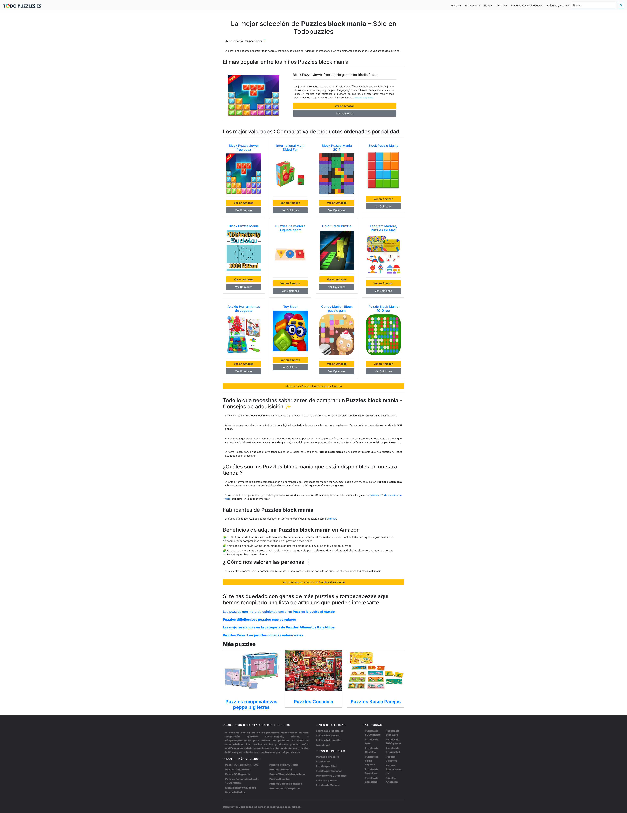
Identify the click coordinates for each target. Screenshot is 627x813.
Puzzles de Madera (327, 785)
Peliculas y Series (326, 780)
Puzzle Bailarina (235, 792)
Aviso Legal (323, 745)
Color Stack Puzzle (336, 226)
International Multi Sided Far (290, 148)
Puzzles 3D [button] (471, 5)
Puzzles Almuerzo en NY (394, 769)
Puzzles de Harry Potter (283, 764)
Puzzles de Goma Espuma (371, 760)
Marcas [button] (455, 5)
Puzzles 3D (323, 761)
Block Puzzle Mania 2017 (337, 148)
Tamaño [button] (501, 5)
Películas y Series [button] (556, 5)
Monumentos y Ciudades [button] (525, 5)
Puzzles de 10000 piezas (284, 788)
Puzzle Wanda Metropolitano (287, 774)
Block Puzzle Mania (383, 146)
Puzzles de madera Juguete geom (290, 228)
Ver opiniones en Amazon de (313, 582)
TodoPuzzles (292, 806)
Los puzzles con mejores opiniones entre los (279, 612)
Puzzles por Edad (326, 766)
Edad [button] (487, 5)
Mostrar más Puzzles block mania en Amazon (313, 386)
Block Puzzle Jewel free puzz (244, 148)
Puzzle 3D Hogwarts (237, 774)
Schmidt (331, 518)
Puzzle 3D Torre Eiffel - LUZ (241, 764)
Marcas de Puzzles (327, 756)
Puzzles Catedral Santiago (285, 783)
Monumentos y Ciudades (240, 787)
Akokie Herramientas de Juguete (243, 309)
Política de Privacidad (329, 740)
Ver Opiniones (344, 113)
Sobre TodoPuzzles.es (329, 730)
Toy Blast (290, 307)
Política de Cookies (327, 735)
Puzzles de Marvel (280, 769)
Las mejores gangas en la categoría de (279, 627)
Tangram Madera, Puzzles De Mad (383, 228)
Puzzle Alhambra (279, 779)
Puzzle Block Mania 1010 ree (383, 309)
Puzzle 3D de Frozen (237, 769)
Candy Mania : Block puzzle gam (337, 309)
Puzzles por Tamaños (329, 771)
